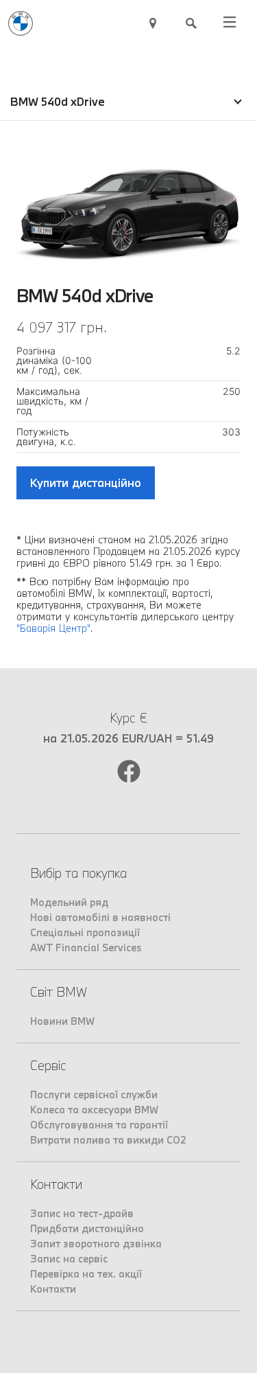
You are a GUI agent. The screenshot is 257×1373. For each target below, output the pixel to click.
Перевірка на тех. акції (86, 1273)
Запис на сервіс (69, 1258)
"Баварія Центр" (53, 628)
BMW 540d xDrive (57, 101)
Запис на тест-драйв (82, 1213)
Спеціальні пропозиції (85, 932)
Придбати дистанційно (87, 1228)
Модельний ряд (69, 902)
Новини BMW (62, 1021)
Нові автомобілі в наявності (100, 917)
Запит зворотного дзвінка (96, 1243)
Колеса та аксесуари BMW (94, 1109)
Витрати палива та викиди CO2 (108, 1139)
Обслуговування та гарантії (99, 1124)
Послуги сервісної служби (94, 1094)
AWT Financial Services (86, 947)
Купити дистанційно (85, 482)
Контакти (53, 1288)
